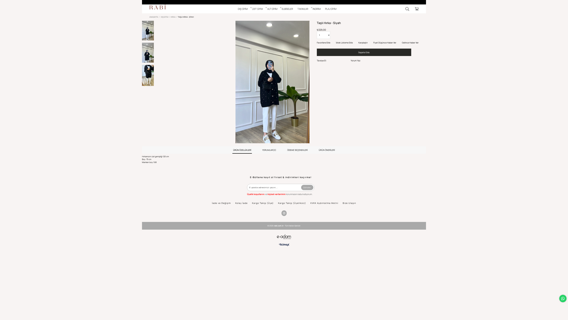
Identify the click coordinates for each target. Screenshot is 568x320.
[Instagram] (284, 213)
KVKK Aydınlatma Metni (324, 203)
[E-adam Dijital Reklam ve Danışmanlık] (284, 236)
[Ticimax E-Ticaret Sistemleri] (284, 244)
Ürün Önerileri (327, 150)
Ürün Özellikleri (242, 150)
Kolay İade (241, 203)
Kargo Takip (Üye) (263, 203)
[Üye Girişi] (412, 9)
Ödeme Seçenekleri (297, 150)
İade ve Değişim (221, 203)
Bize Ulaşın (349, 203)
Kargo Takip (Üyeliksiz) (292, 203)
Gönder (307, 187)
